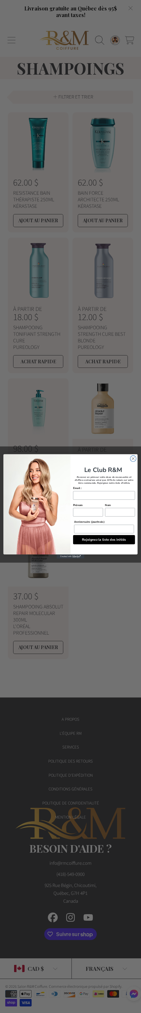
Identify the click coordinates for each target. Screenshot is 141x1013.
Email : (77, 488)
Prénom (78, 505)
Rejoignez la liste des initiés (104, 539)
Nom (108, 505)
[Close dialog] (133, 458)
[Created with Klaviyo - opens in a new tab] (70, 556)
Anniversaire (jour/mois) (89, 522)
